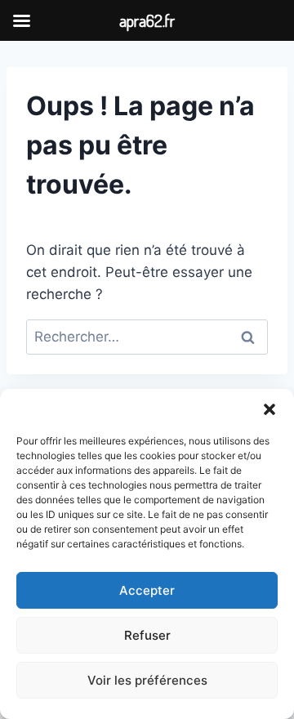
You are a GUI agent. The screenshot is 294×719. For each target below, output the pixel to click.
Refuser (147, 635)
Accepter (147, 590)
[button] (269, 409)
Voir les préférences (147, 680)
